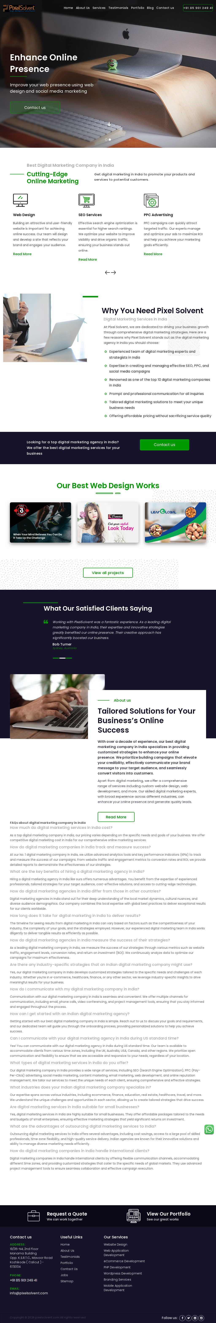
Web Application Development (116, 1252)
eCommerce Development (124, 1261)
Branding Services (117, 1279)
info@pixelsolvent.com (29, 1293)
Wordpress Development (123, 1273)
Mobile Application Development (118, 1288)
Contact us (165, 8)
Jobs (64, 1275)
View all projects (108, 572)
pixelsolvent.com (47, 1317)
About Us (83, 8)
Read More (22, 254)
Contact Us (69, 1269)
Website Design (115, 1244)
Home (68, 8)
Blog (150, 8)
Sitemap (67, 1281)
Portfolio (137, 8)
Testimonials (118, 8)
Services (99, 8)
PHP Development (117, 1267)
